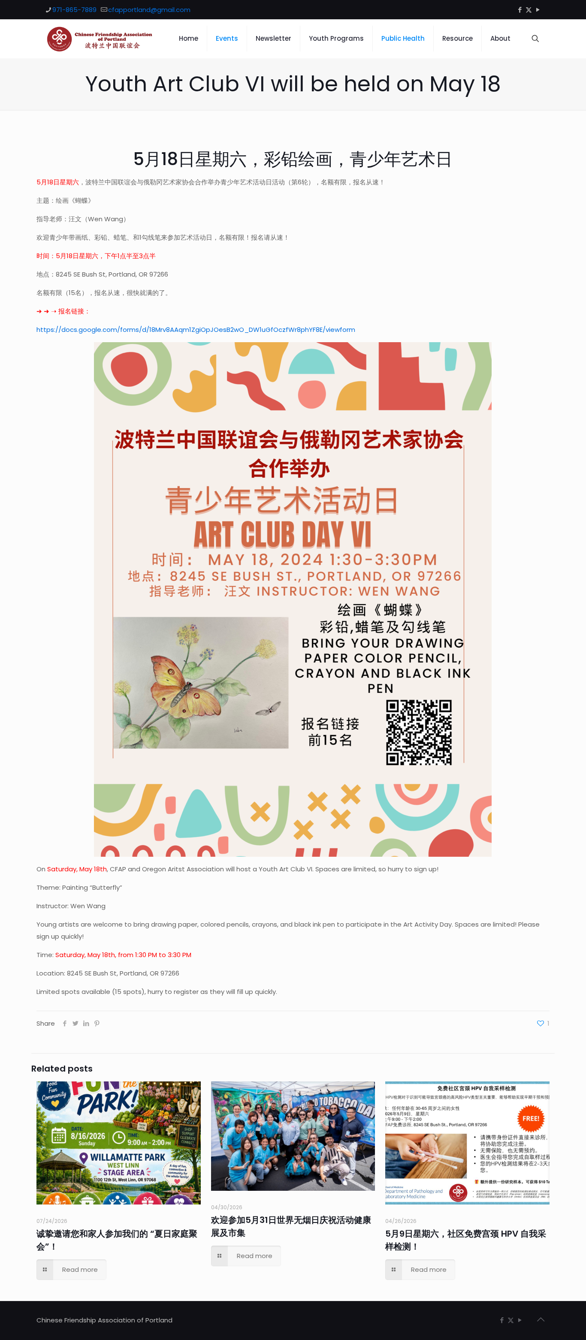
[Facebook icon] (520, 9)
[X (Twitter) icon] (529, 9)
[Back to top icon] (541, 1319)
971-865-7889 (74, 9)
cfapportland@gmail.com (149, 9)
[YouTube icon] (538, 9)
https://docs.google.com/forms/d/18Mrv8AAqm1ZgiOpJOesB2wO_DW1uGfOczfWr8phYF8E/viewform (195, 329)
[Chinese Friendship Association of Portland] (99, 38)
